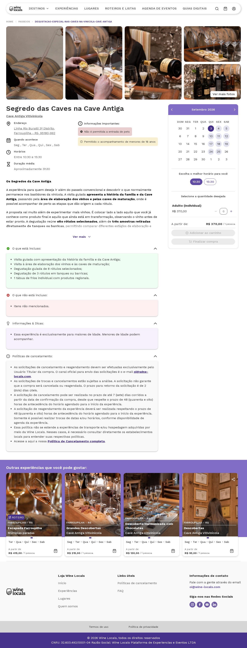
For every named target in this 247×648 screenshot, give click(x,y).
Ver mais (79, 237)
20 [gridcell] (180, 151)
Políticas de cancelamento (137, 583)
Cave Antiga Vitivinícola (24, 116)
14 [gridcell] (187, 144)
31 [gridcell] (187, 128)
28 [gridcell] (187, 159)
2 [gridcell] (203, 128)
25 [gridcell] (218, 151)
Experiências (66, 8)
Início (62, 583)
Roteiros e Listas (120, 8)
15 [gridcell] (195, 144)
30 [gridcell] (180, 128)
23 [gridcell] (203, 151)
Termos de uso (98, 626)
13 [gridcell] (180, 144)
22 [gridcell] (195, 151)
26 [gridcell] (226, 151)
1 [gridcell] (195, 128)
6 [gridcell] (180, 136)
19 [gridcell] (226, 144)
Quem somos (68, 606)
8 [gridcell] (195, 136)
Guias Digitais (195, 8)
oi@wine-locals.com (204, 587)
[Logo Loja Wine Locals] (15, 591)
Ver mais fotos (224, 94)
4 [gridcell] (219, 128)
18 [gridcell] (218, 144)
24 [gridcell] (211, 151)
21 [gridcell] (187, 151)
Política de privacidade (143, 626)
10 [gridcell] (211, 136)
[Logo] (15, 8)
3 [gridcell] (211, 128)
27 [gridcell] (180, 159)
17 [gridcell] (211, 144)
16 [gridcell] (203, 144)
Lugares (91, 8)
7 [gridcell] (188, 136)
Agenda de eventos (159, 8)
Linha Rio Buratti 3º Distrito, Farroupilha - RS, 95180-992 (34, 131)
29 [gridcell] (195, 159)
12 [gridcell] (226, 136)
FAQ (121, 591)
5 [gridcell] (226, 128)
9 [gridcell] (203, 136)
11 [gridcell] (218, 136)
